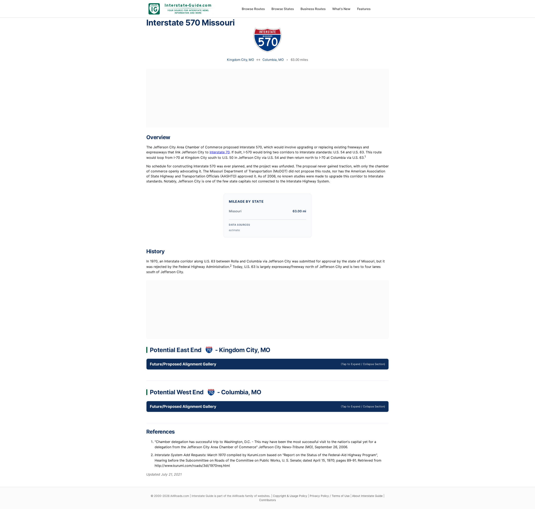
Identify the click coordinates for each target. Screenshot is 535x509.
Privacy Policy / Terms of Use (330, 496)
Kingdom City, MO (240, 60)
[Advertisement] (267, 98)
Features (364, 9)
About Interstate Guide (367, 496)
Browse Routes (253, 9)
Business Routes (313, 9)
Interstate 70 (220, 152)
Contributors (267, 500)
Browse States (282, 9)
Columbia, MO (273, 60)
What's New (341, 9)
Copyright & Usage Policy (290, 496)
